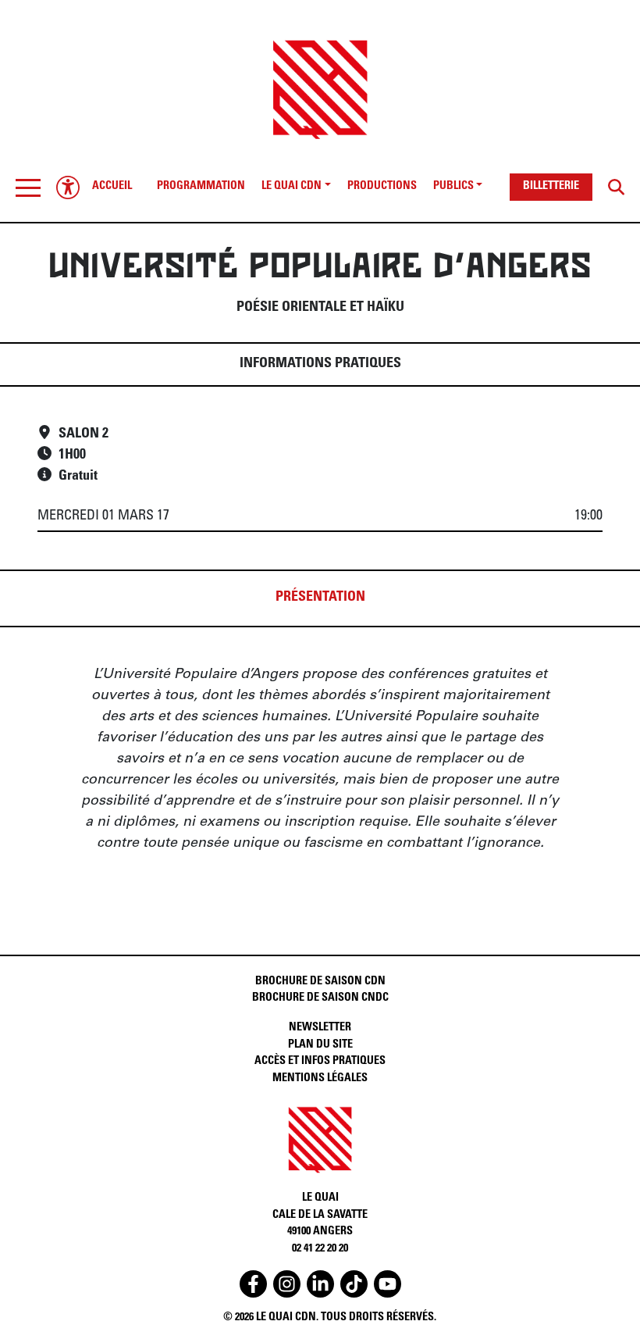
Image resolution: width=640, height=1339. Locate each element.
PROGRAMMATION (201, 186)
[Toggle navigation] (28, 187)
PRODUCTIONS (382, 186)
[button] (28, 187)
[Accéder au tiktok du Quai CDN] (354, 1284)
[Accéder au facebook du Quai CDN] (253, 1284)
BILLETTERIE (551, 186)
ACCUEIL (112, 186)
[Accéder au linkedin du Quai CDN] (320, 1284)
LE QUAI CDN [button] (291, 186)
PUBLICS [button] (453, 186)
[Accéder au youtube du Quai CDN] (387, 1284)
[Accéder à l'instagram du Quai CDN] (286, 1284)
